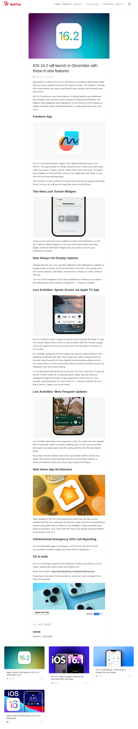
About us (119, 4)
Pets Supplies (108, 4)
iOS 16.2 (48, 624)
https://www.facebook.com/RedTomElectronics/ (73, 571)
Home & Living (92, 4)
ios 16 (40, 624)
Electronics (78, 4)
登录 (50, 636)
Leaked (57, 4)
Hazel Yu (51, 77)
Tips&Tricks (66, 4)
